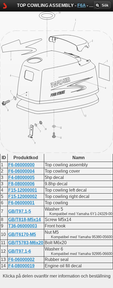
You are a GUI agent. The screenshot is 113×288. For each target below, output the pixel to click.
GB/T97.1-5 (19, 211)
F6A (81, 5)
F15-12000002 (22, 196)
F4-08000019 (21, 265)
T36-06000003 (22, 226)
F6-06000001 (21, 202)
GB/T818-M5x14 (24, 219)
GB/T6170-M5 (22, 234)
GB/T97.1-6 (19, 251)
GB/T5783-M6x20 (25, 242)
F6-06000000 (21, 164)
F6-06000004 (21, 171)
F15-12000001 (22, 190)
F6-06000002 (21, 259)
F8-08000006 (21, 183)
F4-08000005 (21, 177)
